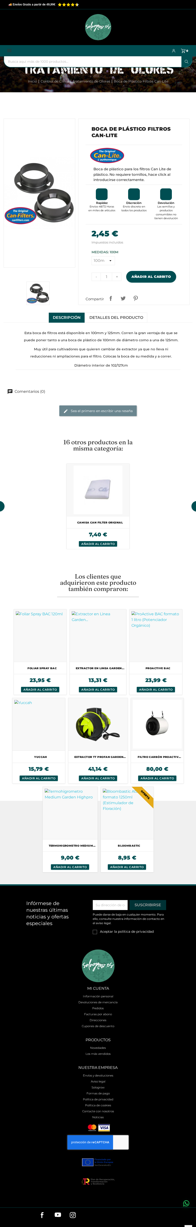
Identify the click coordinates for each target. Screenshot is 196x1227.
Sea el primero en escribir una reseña (101, 411)
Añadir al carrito (151, 276)
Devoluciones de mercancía (98, 1002)
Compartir (110, 298)
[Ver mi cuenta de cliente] (174, 51)
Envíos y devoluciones (98, 1075)
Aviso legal (98, 1081)
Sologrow (98, 1087)
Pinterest (135, 298)
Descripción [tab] (67, 317)
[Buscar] (186, 61)
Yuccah (40, 757)
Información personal (98, 996)
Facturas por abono (98, 1014)
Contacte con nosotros (98, 1111)
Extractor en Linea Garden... (100, 668)
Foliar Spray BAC (42, 668)
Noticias (98, 1117)
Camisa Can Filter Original (100, 522)
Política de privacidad (98, 1099)
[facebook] (44, 1216)
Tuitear (123, 298)
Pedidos (98, 1008)
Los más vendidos (98, 1054)
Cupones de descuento (98, 1026)
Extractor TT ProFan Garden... (100, 757)
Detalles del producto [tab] (116, 317)
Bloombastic (129, 845)
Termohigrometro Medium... (72, 845)
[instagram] (75, 1216)
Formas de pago (98, 1093)
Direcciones (98, 1020)
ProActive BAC (158, 668)
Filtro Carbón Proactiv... (159, 757)
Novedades (98, 1048)
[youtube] (59, 1216)
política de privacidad (136, 931)
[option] (98, 506)
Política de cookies (98, 1105)
